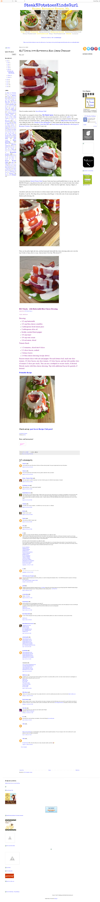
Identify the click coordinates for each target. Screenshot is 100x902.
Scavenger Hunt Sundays (9, 157)
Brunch (11, 105)
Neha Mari (24, 708)
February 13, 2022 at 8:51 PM (27, 704)
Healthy (14, 129)
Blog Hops (7, 101)
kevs (23, 716)
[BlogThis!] (33, 452)
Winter (10, 175)
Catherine (24, 503)
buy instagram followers (59, 702)
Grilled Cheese (11, 128)
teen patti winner (25, 742)
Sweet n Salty (13, 170)
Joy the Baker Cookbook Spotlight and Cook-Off (10, 135)
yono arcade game (51, 718)
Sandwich (12, 156)
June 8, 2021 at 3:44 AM (26, 658)
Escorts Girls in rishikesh (26, 559)
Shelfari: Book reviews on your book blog (12, 783)
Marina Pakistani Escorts (26, 638)
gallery (69, 117)
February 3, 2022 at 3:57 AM (27, 695)
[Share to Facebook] (35, 452)
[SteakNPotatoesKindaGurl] (90, 108)
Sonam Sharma (25, 601)
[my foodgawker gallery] (88, 139)
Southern (11, 165)
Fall (12, 123)
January (8, 77)
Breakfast (12, 104)
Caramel (12, 108)
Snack (6, 163)
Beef (10, 98)
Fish (15, 123)
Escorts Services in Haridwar (27, 552)
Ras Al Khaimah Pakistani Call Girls (28, 645)
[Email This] (31, 452)
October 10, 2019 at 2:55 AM (27, 581)
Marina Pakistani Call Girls (27, 640)
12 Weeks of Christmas (10, 93)
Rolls (14, 154)
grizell (23, 585)
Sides (32, 453)
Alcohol (8, 95)
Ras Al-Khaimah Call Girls (27, 629)
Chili (6, 110)
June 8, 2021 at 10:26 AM (27, 671)
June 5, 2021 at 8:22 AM (26, 633)
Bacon (23, 453)
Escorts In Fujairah (25, 627)
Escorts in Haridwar (25, 547)
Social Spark (11, 163)
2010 (7, 86)
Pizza (10, 149)
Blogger (56, 898)
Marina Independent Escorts (27, 652)
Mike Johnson (25, 692)
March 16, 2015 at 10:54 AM (27, 474)
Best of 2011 (7, 100)
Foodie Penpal (7, 126)
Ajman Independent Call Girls (27, 668)
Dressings (6, 122)
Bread (7, 104)
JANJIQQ (43, 587)
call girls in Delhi (25, 685)
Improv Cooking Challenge (9, 133)
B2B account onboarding (26, 731)
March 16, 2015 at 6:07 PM (27, 499)
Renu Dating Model (26, 613)
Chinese (9, 110)
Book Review (13, 103)
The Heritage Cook (26, 485)
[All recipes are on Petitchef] (9, 877)
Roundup (6, 155)
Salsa (8, 156)
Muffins (12, 143)
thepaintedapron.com (26, 492)
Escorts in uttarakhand (26, 555)
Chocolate (14, 110)
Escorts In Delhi (25, 686)
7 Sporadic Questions (13, 94)
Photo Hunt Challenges (9, 148)
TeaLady (24, 518)
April (8, 67)
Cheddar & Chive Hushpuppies (42, 122)
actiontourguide (25, 637)
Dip (14, 121)
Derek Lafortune (25, 699)
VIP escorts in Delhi (26, 682)
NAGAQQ (28, 596)
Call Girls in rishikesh (26, 558)
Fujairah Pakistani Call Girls (27, 642)
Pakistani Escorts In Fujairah (27, 643)
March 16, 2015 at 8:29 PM (27, 507)
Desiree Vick (87, 181)
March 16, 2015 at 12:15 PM (27, 481)
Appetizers (14, 95)
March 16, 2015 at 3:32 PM (27, 488)
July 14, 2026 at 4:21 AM (26, 734)
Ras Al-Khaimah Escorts (26, 630)
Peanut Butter (12, 147)
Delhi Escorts (24, 607)
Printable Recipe (25, 372)
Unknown (24, 463)
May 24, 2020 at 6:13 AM (27, 590)
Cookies (14, 115)
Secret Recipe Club (41, 111)
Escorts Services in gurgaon (27, 561)
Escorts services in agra (26, 563)
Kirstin (23, 511)
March (8, 69)
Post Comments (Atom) (28, 772)
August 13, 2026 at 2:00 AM (27, 744)
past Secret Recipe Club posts (41, 429)
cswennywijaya (25, 594)
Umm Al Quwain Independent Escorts (29, 664)
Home (50, 770)
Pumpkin (14, 150)
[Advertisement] (49, 758)
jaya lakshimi (24, 650)
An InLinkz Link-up (23, 433)
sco (23, 533)
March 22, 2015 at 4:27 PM (27, 529)
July (8, 62)
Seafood (6, 159)
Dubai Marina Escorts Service (28, 623)
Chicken (12, 109)
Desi (88, 118)
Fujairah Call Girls (25, 626)
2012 (7, 83)
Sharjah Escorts (25, 631)
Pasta (14, 145)
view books (95, 126)
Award (14, 96)
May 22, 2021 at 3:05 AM (27, 619)
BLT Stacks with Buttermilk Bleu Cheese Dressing (10, 72)
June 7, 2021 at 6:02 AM (26, 646)
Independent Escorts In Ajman (27, 669)
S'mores (11, 155)
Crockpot (11, 118)
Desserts (7, 121)
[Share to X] (34, 452)
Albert (23, 723)
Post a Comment (24, 747)
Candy (6, 108)
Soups (7, 165)
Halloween (10, 129)
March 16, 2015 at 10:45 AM (27, 467)
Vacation (10, 172)
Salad (15, 155)
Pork (13, 149)
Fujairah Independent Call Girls (27, 656)
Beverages (13, 100)
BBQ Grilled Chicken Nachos (69, 120)
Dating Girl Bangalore (30, 711)
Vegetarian (11, 173)
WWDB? (14, 175)
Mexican (7, 143)
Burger (10, 106)
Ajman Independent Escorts (27, 667)
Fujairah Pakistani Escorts (26, 641)
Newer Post (22, 770)
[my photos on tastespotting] (88, 170)
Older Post (77, 770)
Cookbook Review (9, 114)
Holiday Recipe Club (10, 130)
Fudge (9, 127)
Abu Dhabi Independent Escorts (28, 665)
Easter (11, 122)
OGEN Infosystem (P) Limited (28, 576)
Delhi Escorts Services (26, 608)
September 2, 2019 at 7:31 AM (27, 564)
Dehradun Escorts (25, 548)
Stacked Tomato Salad (36, 181)
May (8, 65)
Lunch (11, 137)
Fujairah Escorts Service (26, 625)
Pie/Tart (6, 149)
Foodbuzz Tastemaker (10, 124)
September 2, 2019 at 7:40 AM (27, 572)
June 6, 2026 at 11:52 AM (27, 719)
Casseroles (7, 109)
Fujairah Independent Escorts (27, 654)
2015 (7, 60)
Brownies (6, 105)
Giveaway (13, 127)
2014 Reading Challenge (90, 116)
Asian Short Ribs (44, 124)
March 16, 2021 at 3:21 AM (27, 597)
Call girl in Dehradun (26, 549)
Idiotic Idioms (12, 132)
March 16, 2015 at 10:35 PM (27, 514)
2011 (7, 84)
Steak (11, 167)
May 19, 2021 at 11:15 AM (27, 610)
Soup (15, 163)
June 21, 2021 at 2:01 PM (26, 688)
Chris (23, 525)
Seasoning (12, 159)
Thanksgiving (12, 171)
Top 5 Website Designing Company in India (30, 580)
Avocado (8, 96)
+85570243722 (54, 588)
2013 (7, 81)
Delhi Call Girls (25, 680)
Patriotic (6, 147)
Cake (13, 106)
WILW (6, 175)
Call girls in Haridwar (26, 553)
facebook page (58, 37)
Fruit (6, 127)
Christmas (9, 112)
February (9, 75)
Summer (15, 167)
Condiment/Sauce (11, 113)
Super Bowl (8, 168)
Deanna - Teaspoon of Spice (27, 478)
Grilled (6, 128)
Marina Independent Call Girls (27, 653)
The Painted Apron (47, 115)
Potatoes (6, 150)
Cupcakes (12, 119)
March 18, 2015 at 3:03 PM (27, 521)
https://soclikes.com (72, 693)
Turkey (6, 172)
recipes (89, 183)
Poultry (11, 150)
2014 (7, 79)
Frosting (13, 126)
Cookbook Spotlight (8, 115)
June (8, 64)
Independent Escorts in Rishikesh (28, 560)
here (25, 434)
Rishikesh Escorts (25, 554)
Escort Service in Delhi (26, 684)
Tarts (7, 171)
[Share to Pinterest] (37, 452)
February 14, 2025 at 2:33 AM (27, 712)
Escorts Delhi (24, 681)
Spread (13, 166)
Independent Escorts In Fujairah (28, 657)
